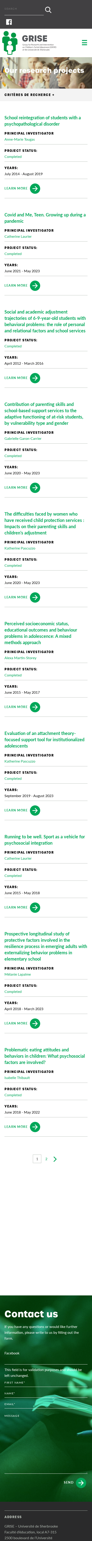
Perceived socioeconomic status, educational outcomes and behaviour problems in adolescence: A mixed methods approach (40, 632)
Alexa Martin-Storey (20, 657)
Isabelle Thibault (17, 1077)
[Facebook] (46, 22)
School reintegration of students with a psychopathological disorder (42, 120)
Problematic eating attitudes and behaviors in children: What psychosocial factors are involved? (44, 1055)
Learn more (16, 188)
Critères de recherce (29, 95)
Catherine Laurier (18, 236)
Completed (13, 156)
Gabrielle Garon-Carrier (23, 438)
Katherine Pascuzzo (19, 548)
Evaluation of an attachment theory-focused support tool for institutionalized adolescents (44, 739)
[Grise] (33, 43)
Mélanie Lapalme (17, 974)
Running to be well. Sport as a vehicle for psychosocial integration (44, 839)
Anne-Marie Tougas (19, 139)
